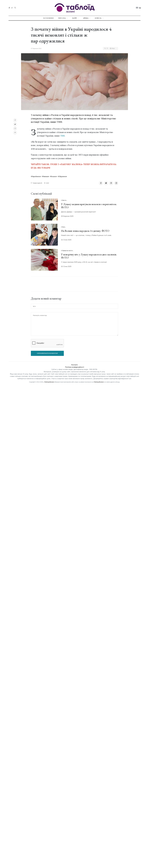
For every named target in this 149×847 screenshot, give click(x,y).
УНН (62, 135)
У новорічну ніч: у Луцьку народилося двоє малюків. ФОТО (89, 256)
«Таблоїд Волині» (49, 382)
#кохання (53, 176)
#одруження (62, 176)
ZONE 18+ (98, 18)
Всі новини (48, 18)
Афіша (85, 18)
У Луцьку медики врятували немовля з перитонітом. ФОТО (89, 205)
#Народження (36, 176)
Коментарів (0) (37, 183)
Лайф (74, 18)
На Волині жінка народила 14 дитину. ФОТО (85, 230)
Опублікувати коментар (47, 353)
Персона (62, 18)
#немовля (45, 176)
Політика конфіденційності (74, 367)
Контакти (74, 365)
